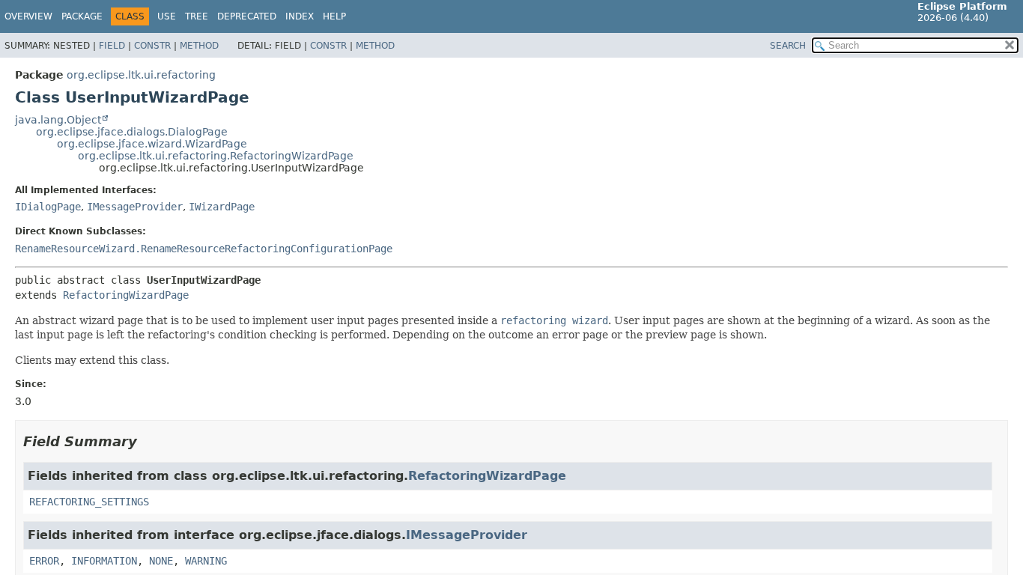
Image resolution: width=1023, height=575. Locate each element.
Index (299, 16)
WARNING (206, 561)
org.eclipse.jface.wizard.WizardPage (152, 144)
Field (112, 45)
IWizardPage (222, 207)
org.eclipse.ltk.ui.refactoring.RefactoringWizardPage (215, 156)
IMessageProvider (135, 207)
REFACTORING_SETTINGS (89, 502)
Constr (152, 45)
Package (82, 16)
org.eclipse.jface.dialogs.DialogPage (132, 132)
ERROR (44, 561)
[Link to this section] (148, 441)
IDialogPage (48, 207)
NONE (161, 561)
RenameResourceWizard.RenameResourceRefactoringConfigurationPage (203, 249)
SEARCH (788, 45)
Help (334, 16)
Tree (196, 16)
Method (199, 45)
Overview (28, 16)
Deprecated (246, 16)
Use (166, 16)
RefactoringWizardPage (126, 295)
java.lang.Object (58, 120)
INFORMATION (104, 561)
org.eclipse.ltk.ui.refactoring (141, 75)
